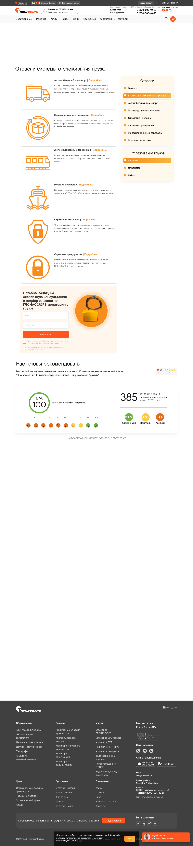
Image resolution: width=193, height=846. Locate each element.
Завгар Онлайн (64, 792)
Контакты (101, 806)
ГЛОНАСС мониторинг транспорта (68, 731)
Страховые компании (139, 118)
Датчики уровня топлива (29, 742)
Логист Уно (62, 797)
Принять (130, 838)
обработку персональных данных (54, 341)
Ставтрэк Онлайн (65, 788)
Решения (60, 723)
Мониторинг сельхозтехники (64, 763)
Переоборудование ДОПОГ (106, 765)
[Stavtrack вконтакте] (138, 823)
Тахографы (22, 751)
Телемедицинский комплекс (105, 757)
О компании (102, 781)
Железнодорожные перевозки (145, 133)
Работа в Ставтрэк (106, 801)
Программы (62, 781)
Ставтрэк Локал (64, 806)
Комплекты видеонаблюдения (26, 757)
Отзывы (100, 792)
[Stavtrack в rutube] (149, 823)
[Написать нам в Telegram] (166, 10)
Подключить (45, 334)
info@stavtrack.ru (144, 775)
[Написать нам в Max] (151, 751)
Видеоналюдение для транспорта (107, 773)
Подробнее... (96, 80)
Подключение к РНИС (107, 746)
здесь (79, 840)
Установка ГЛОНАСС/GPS (103, 731)
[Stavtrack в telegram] (144, 823)
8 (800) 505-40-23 (146, 9)
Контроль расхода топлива (66, 739)
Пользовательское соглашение (47, 343)
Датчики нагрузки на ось (29, 746)
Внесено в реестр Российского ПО (146, 725)
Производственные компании (144, 110)
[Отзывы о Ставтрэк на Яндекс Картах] (42, 3)
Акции (19, 804)
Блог (98, 797)
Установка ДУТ (104, 742)
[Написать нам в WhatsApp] (163, 10)
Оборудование (24, 723)
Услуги (99, 723)
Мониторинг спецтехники (63, 755)
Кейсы (131, 175)
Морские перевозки (139, 140)
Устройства (134, 168)
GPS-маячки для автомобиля (24, 736)
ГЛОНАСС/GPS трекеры (28, 729)
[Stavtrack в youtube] (155, 823)
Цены (19, 781)
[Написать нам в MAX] (170, 10)
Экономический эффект (28, 800)
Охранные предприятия (141, 125)
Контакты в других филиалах (149, 797)
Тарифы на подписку (27, 795)
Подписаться (114, 820)
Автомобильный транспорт (143, 103)
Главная (132, 88)
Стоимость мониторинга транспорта (29, 790)
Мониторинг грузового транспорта (68, 747)
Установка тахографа (107, 751)
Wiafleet (60, 801)
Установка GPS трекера (108, 737)
